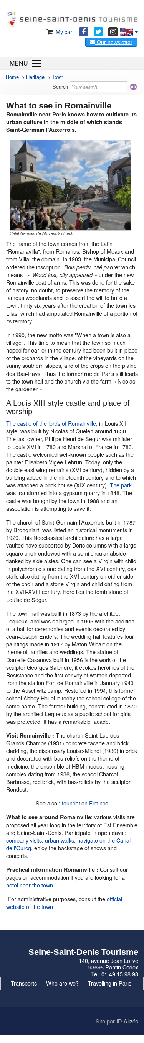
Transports (24, 983)
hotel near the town (29, 885)
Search (60, 86)
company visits (24, 840)
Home (12, 76)
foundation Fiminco (85, 803)
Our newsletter (113, 42)
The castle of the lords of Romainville (51, 423)
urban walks (59, 840)
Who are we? (62, 983)
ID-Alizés (127, 1021)
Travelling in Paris (109, 983)
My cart (64, 32)
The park (121, 485)
